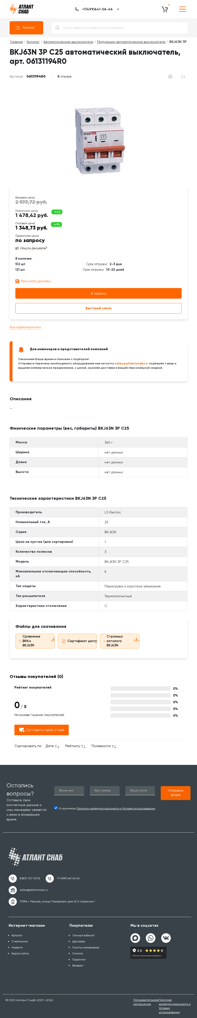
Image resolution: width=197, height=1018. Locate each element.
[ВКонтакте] (166, 936)
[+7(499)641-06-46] (96, 9)
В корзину (98, 293)
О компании (20, 941)
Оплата (77, 953)
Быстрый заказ (99, 308)
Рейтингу (72, 746)
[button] (176, 793)
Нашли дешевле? (33, 248)
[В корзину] (164, 9)
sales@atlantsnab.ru (131, 363)
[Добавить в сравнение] (170, 76)
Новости (17, 947)
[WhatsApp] (150, 936)
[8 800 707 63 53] (24, 878)
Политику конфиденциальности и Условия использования (116, 808)
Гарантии (79, 959)
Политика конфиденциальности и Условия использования (175, 1006)
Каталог (29, 27)
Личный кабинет (83, 935)
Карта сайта (20, 953)
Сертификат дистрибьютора (91, 641)
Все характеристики (25, 327)
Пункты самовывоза (85, 947)
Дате (50, 746)
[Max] (135, 938)
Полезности (101, 746)
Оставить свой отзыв (45, 730)
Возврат (77, 965)
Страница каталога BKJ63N (115, 641)
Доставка (78, 941)
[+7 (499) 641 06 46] (63, 878)
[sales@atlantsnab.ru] (28, 890)
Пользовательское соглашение (146, 1002)
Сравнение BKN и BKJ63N (31, 641)
